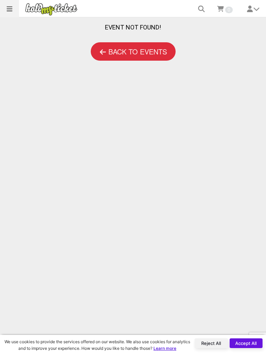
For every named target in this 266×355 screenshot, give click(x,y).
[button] (9, 8)
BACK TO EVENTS (136, 51)
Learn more (164, 348)
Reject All (211, 343)
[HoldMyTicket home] (52, 9)
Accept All (246, 343)
